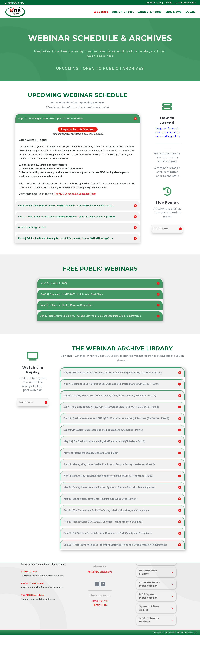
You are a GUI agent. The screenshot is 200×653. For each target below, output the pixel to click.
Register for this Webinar (77, 129)
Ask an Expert (123, 12)
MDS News (173, 12)
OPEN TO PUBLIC (101, 68)
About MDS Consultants (100, 572)
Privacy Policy (100, 605)
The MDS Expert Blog (32, 595)
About (169, 3)
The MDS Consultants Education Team (75, 194)
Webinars (101, 12)
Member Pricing (155, 3)
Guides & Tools (150, 12)
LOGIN (190, 12)
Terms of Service (100, 601)
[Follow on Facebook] (97, 584)
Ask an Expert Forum (32, 583)
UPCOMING (67, 68)
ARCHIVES (133, 68)
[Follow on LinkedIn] (103, 584)
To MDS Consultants (185, 3)
